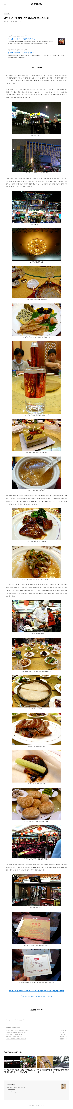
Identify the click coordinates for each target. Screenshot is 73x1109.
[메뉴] (5, 4)
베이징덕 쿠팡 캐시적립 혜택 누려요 (21, 39)
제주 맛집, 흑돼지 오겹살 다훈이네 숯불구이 (17, 1030)
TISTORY (37, 1105)
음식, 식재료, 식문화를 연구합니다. (16, 1087)
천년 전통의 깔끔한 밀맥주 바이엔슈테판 (16, 1039)
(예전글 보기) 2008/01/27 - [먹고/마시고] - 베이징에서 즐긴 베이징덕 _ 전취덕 (36, 991)
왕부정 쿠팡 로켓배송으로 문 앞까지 (21, 53)
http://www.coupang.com (16, 36)
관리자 (43, 1105)
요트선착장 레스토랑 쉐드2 (12, 1036)
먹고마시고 (8, 1027)
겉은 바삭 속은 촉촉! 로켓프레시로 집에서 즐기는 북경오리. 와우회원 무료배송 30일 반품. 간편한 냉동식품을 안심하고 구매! (30, 42)
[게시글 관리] (14, 1020)
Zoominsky (36, 4)
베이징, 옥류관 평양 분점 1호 (13, 1034)
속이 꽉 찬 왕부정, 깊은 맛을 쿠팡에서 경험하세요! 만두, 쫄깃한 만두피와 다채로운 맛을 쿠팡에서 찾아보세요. (36, 56)
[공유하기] (11, 1020)
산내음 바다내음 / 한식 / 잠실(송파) (14, 1032)
